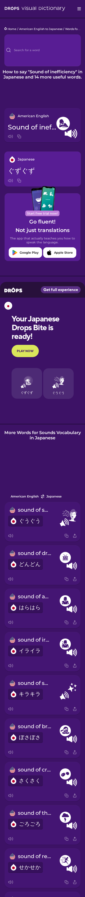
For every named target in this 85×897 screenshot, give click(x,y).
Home (12, 29)
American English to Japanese (41, 29)
